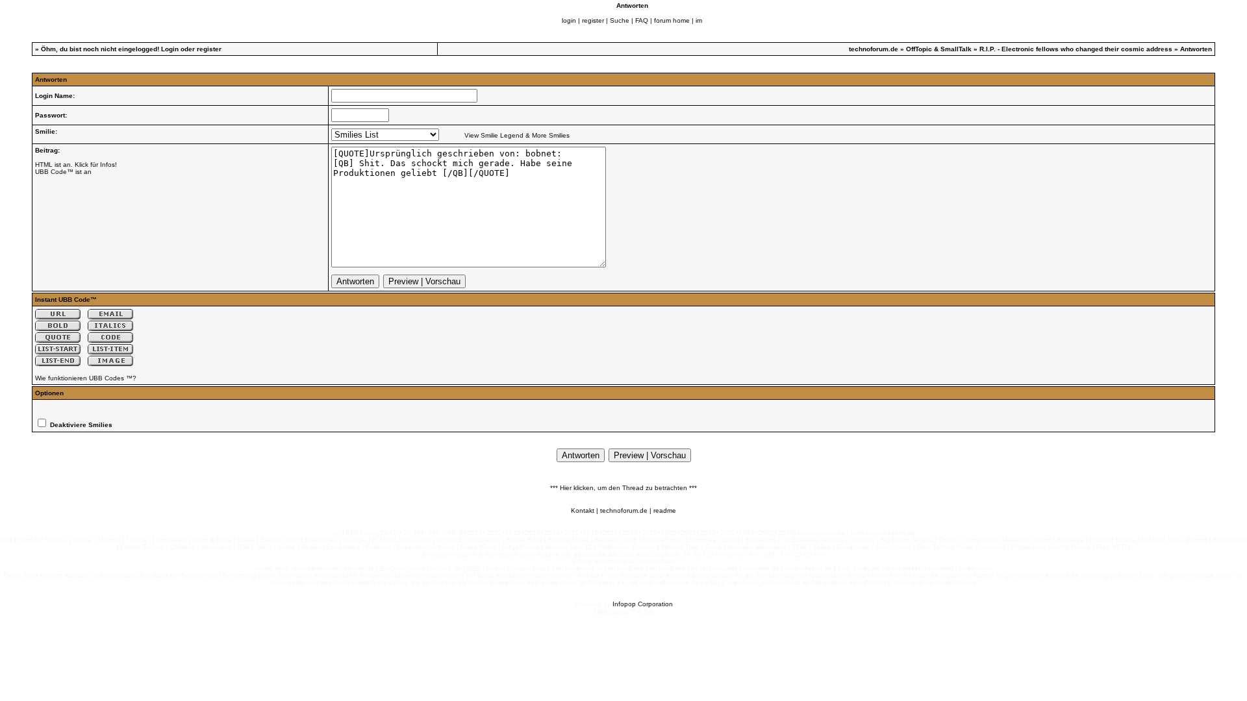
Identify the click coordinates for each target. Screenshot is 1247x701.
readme (664, 510)
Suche (619, 20)
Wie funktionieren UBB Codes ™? (85, 378)
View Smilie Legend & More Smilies (517, 135)
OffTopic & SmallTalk (939, 49)
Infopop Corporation (642, 604)
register (593, 20)
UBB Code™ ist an (63, 171)
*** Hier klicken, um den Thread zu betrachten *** (623, 487)
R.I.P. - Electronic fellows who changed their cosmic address (1075, 49)
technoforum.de (873, 49)
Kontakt (582, 510)
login (569, 20)
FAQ (641, 20)
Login (170, 49)
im (699, 20)
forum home (672, 20)
